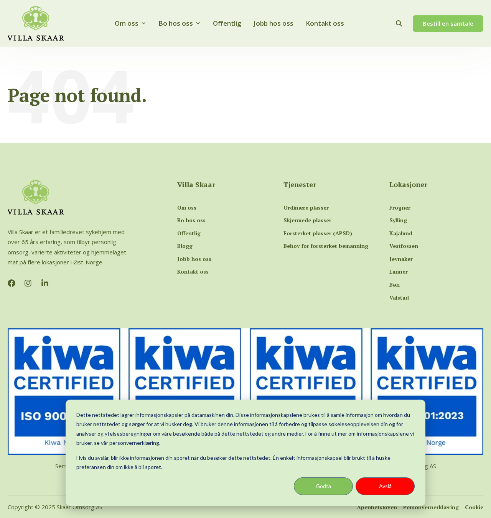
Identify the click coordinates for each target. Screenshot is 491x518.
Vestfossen (403, 245)
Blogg (185, 245)
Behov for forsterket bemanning (325, 245)
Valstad (399, 297)
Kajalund (400, 233)
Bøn (394, 284)
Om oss (126, 23)
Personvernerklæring (431, 507)
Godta (323, 486)
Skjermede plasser (307, 220)
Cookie (474, 507)
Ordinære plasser (306, 207)
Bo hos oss (175, 23)
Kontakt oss (325, 23)
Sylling (398, 220)
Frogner (399, 207)
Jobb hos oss (273, 23)
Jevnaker (401, 258)
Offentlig (227, 23)
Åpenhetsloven (377, 507)
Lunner (398, 271)
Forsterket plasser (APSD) (317, 233)
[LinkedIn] (45, 283)
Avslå (385, 486)
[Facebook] (11, 283)
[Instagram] (28, 283)
